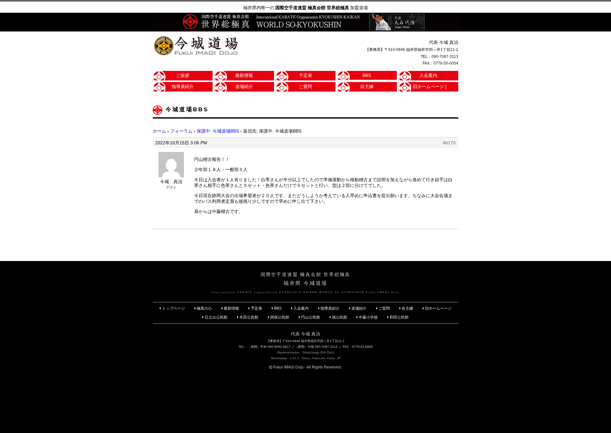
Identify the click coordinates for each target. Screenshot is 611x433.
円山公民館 (310, 317)
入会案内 (428, 75)
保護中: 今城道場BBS (218, 131)
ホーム (159, 131)
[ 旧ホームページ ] (428, 86)
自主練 (367, 86)
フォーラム (181, 131)
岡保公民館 (279, 317)
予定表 (305, 75)
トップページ (173, 308)
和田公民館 (399, 317)
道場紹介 (244, 86)
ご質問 (305, 86)
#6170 (449, 142)
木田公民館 (248, 317)
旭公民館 (340, 317)
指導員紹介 (183, 86)
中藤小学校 (368, 317)
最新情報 (244, 75)
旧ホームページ (438, 308)
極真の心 (204, 308)
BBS (366, 75)
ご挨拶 (182, 75)
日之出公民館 (216, 317)
